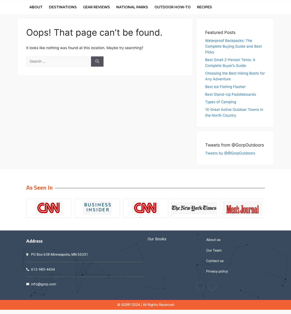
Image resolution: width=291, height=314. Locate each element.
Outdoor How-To (172, 7)
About (36, 7)
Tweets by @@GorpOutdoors (230, 153)
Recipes (204, 7)
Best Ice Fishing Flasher (225, 87)
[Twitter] (212, 286)
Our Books (157, 238)
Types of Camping (220, 102)
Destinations (63, 7)
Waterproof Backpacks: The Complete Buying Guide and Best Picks (233, 46)
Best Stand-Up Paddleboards (230, 94)
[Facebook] (200, 286)
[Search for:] (58, 61)
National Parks (132, 7)
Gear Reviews (96, 7)
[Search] (97, 61)
